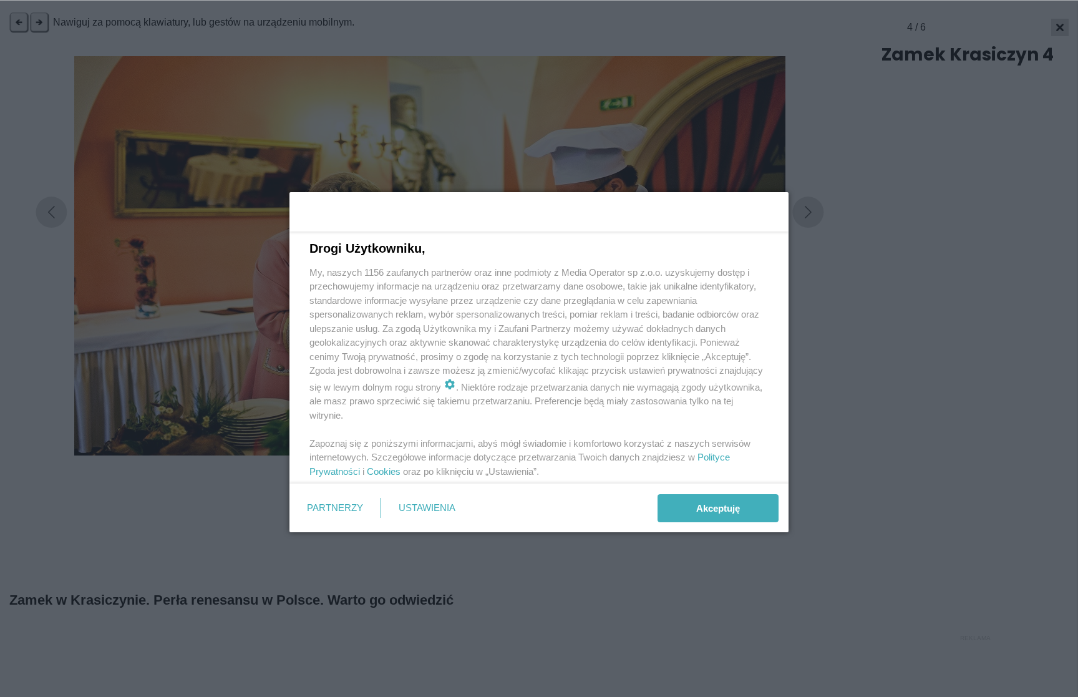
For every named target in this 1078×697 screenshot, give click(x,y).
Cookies (384, 471)
